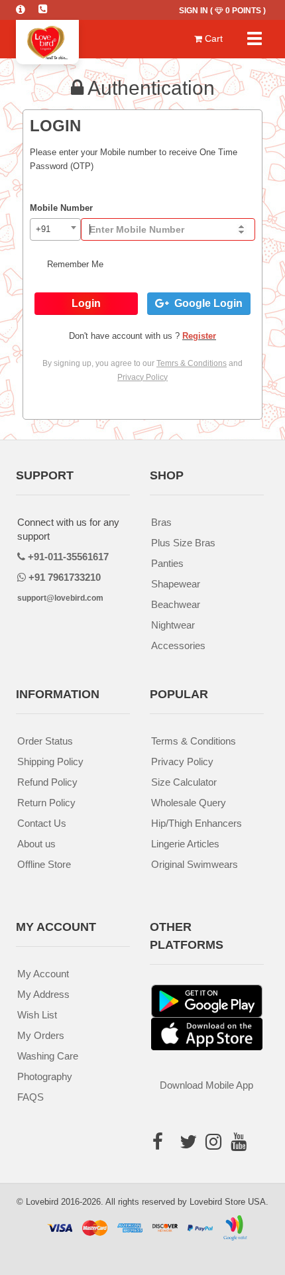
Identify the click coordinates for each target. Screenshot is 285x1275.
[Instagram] (213, 1163)
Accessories (178, 645)
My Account (43, 973)
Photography (44, 1076)
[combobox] (55, 229)
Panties (167, 563)
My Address (43, 994)
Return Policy (46, 802)
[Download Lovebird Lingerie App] (206, 1032)
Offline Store (44, 864)
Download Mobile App (206, 1085)
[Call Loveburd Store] (49, 7)
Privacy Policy (182, 761)
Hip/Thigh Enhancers (196, 823)
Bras (161, 522)
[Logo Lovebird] (47, 36)
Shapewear (175, 583)
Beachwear (175, 604)
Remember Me (73, 264)
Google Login (206, 303)
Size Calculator (184, 782)
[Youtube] (238, 1163)
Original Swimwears (194, 864)
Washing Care (47, 1056)
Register (199, 336)
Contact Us (41, 823)
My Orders (40, 1035)
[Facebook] (162, 1144)
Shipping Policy (50, 761)
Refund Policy (47, 782)
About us (36, 843)
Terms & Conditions (193, 741)
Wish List (37, 1014)
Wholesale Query (188, 802)
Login (86, 303)
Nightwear (173, 625)
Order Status (45, 741)
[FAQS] (27, 7)
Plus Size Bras (183, 542)
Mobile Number (61, 208)
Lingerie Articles (185, 843)
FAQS (30, 1097)
